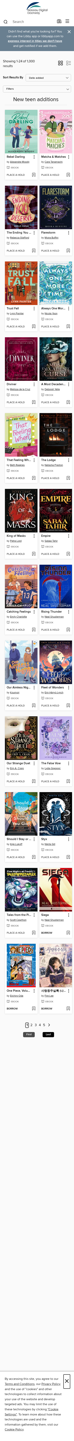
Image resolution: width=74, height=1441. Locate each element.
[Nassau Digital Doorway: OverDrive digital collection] (37, 8)
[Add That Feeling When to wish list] (33, 478)
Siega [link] (45, 915)
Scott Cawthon (18, 920)
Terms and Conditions (20, 1384)
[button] (60, 64)
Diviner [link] (11, 384)
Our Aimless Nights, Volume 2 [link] (19, 687)
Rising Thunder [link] (51, 612)
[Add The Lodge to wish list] (68, 478)
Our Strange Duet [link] (18, 763)
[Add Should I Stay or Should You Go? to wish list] (33, 857)
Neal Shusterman (54, 616)
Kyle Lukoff (16, 844)
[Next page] (49, 1025)
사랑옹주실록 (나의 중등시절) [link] (54, 991)
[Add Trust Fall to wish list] (33, 326)
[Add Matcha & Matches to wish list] (68, 175)
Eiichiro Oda (16, 995)
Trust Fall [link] (13, 308)
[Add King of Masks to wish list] (33, 554)
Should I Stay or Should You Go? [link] (19, 839)
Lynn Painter (17, 313)
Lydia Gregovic (53, 768)
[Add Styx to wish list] (68, 857)
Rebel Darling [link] (16, 157)
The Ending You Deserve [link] (19, 233)
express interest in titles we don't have (35, 41)
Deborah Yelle (52, 389)
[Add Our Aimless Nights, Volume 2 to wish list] (33, 705)
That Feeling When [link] (19, 460)
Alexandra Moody (19, 161)
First (29, 1034)
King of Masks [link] (16, 536)
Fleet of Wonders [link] (52, 687)
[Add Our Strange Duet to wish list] (33, 781)
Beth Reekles (17, 465)
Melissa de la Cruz (20, 389)
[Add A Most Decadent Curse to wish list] (68, 402)
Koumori (14, 692)
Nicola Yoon (51, 313)
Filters (10, 89)
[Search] (5, 21)
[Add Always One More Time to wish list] (68, 326)
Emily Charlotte (18, 616)
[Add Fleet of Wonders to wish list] (68, 705)
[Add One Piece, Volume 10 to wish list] (33, 1008)
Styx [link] (44, 839)
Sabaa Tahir (51, 541)
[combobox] (29, 22)
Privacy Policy (50, 1384)
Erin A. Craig (17, 768)
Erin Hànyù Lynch (54, 692)
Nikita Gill (50, 844)
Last (48, 1034)
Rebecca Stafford (19, 237)
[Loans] (59, 22)
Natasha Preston (54, 465)
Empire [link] (46, 536)
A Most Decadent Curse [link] (54, 384)
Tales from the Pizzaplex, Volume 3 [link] (19, 915)
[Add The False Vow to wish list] (68, 781)
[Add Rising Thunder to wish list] (68, 630)
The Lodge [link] (48, 460)
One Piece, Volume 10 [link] (19, 991)
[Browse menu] (67, 21)
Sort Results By (13, 77)
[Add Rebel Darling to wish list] (33, 175)
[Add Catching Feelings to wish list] (33, 630)
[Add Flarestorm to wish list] (68, 251)
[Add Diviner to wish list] (33, 402)
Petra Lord (16, 541)
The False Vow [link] (51, 763)
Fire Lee (49, 995)
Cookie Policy (14, 1429)
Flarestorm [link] (48, 233)
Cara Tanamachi (54, 161)
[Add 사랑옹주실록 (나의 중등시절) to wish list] (68, 1008)
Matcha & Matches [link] (53, 157)
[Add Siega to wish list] (68, 933)
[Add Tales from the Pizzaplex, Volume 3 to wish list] (33, 933)
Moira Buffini (51, 237)
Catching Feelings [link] (19, 612)
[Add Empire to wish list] (68, 554)
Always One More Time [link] (54, 308)
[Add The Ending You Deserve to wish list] (33, 251)
